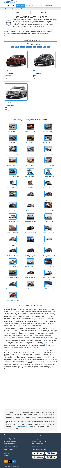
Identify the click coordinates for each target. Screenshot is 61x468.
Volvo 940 (45, 154)
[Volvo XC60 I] (12, 284)
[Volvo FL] (12, 183)
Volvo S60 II (27, 210)
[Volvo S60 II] (30, 205)
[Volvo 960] (12, 160)
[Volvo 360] (48, 126)
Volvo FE (27, 176)
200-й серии (43, 344)
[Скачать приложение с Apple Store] (38, 453)
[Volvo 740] (48, 138)
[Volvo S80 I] (30, 216)
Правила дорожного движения (40, 439)
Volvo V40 (45, 233)
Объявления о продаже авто (12, 446)
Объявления (39, 5)
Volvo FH (45, 176)
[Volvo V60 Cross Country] (30, 250)
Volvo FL (9, 188)
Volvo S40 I (10, 199)
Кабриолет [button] (39, 46)
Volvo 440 (9, 143)
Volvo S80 (9, 221)
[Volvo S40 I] (12, 194)
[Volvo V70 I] (48, 261)
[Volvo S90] (48, 216)
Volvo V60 (9, 255)
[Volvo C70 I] (12, 171)
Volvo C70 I (10, 176)
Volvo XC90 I (9, 300)
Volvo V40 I (28, 244)
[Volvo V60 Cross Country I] (48, 250)
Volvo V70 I (45, 266)
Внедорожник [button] (29, 46)
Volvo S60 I (10, 210)
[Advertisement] (30, 389)
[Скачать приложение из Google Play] (38, 457)
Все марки (43, 12)
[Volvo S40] (48, 183)
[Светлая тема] (6, 461)
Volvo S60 (27, 199)
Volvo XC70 (28, 289)
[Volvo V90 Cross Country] (48, 273)
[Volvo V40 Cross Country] (12, 239)
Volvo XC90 (8, 103)
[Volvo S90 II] (30, 228)
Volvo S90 (45, 221)
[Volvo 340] (30, 126)
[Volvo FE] (30, 171)
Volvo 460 (27, 143)
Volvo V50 (45, 244)
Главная (7, 9)
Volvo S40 (45, 188)
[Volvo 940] (48, 149)
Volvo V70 (27, 266)
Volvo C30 (27, 165)
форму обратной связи (24, 426)
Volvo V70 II (10, 278)
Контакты (6, 453)
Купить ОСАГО (36, 446)
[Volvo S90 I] (12, 228)
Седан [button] (12, 46)
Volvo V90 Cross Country (48, 278)
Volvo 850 (27, 154)
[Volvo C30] (30, 160)
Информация (48, 5)
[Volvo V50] (48, 239)
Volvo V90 (27, 278)
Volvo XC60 (36, 70)
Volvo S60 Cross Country (48, 199)
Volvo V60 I (10, 266)
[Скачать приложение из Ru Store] (51, 453)
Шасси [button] (44, 46)
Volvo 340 (27, 131)
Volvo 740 (45, 143)
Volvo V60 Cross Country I (48, 255)
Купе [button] (34, 46)
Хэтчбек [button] (17, 46)
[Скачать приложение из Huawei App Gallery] (51, 457)
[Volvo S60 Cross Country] (48, 194)
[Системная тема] (14, 461)
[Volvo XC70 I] (48, 284)
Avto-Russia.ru (15, 466)
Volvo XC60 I (9, 289)
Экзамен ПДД (10, 5)
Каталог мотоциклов (9, 443)
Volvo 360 (45, 131)
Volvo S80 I (28, 221)
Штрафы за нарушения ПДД (39, 441)
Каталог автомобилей (10, 441)
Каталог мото (29, 5)
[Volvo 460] (30, 138)
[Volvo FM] (30, 183)
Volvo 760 (9, 154)
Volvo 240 (9, 131)
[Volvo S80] (12, 216)
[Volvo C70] (48, 160)
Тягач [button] (48, 46)
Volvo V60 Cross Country (30, 255)
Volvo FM (27, 188)
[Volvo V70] (30, 261)
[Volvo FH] (48, 171)
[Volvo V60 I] (12, 261)
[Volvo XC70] (30, 284)
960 (47, 351)
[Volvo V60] (12, 250)
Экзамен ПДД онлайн (10, 439)
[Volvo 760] (12, 149)
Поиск (17, 12)
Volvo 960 (9, 165)
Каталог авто (20, 5)
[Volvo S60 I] (12, 205)
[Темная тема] (10, 461)
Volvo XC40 (8, 70)
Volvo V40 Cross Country (12, 244)
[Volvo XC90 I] (12, 295)
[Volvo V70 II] (12, 273)
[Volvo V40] (48, 228)
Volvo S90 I (10, 233)
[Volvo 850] (30, 149)
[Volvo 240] (12, 126)
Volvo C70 (45, 165)
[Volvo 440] (12, 138)
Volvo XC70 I (45, 289)
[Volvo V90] (30, 273)
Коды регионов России (38, 443)
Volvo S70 (45, 210)
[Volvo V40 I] (30, 239)
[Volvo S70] (48, 205)
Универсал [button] (22, 46)
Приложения (7, 455)
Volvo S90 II (27, 233)
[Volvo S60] (30, 194)
